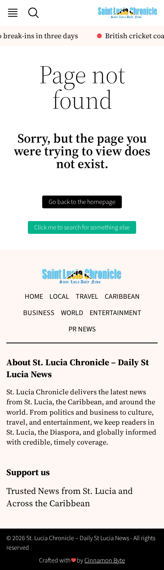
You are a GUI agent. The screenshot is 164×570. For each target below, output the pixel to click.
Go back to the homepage (82, 202)
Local (59, 297)
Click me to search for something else (82, 227)
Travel (87, 297)
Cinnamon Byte (104, 560)
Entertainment (115, 313)
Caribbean (122, 297)
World (72, 313)
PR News (82, 329)
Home (34, 297)
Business (39, 313)
